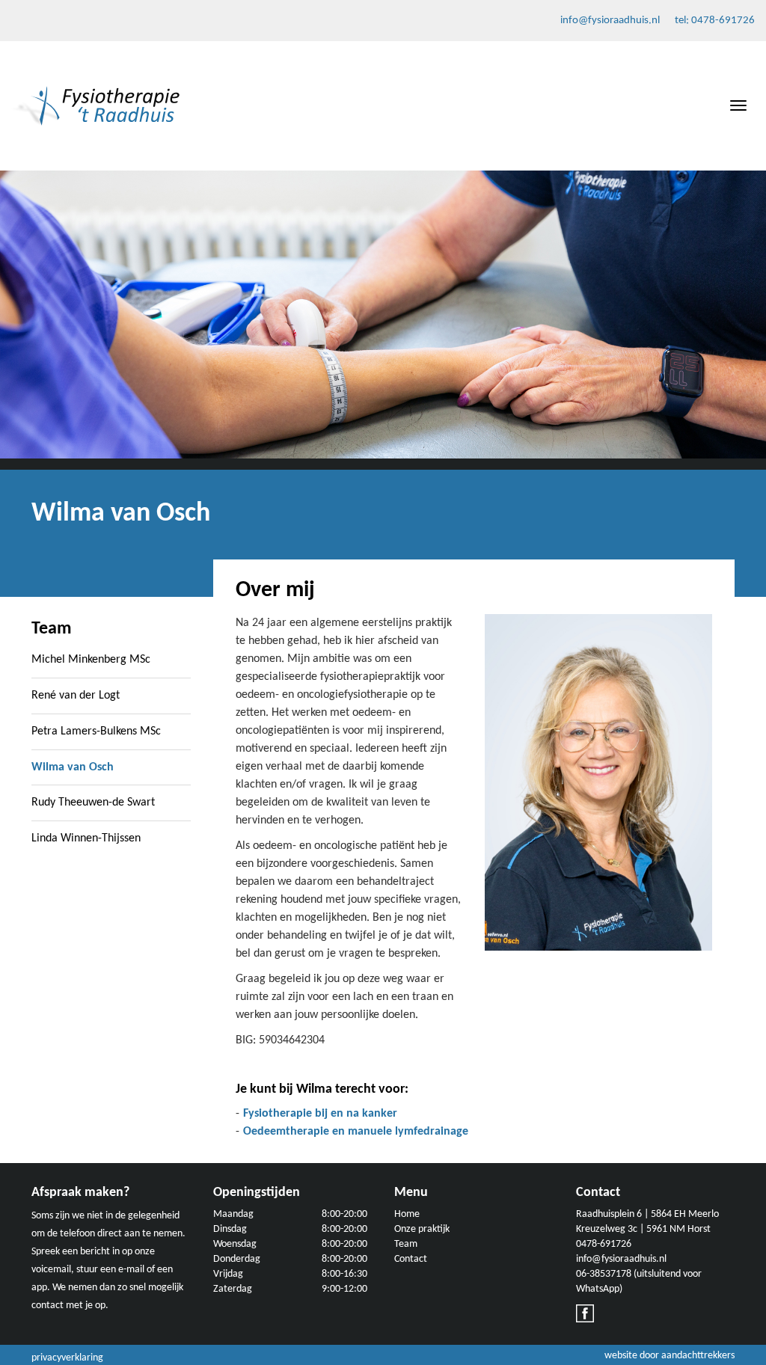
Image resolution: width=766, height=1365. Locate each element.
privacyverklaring (67, 1358)
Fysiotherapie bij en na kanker (320, 1114)
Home (407, 1214)
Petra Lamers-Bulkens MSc (96, 731)
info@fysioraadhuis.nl (610, 20)
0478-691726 (603, 1244)
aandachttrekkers (698, 1355)
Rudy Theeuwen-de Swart (93, 803)
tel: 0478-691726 (715, 20)
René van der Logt (75, 696)
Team (405, 1244)
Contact (410, 1259)
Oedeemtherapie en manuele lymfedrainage (355, 1132)
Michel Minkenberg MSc (90, 660)
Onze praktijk (422, 1229)
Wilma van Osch (72, 767)
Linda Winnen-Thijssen (86, 838)
